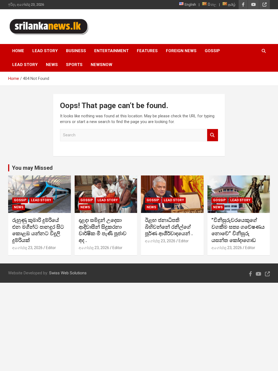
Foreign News (181, 50)
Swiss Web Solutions (68, 273)
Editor (51, 248)
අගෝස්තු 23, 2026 (27, 248)
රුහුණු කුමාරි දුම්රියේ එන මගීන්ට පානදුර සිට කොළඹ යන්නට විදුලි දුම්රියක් (38, 230)
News (52, 64)
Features (147, 50)
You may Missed (32, 168)
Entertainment (111, 50)
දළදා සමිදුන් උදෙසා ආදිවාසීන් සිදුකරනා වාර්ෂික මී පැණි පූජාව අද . (103, 230)
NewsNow (101, 64)
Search (212, 135)
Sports (74, 64)
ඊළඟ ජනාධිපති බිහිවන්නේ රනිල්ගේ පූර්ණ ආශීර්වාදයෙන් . (169, 227)
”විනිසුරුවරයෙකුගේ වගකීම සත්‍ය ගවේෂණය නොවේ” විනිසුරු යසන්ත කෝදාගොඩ (238, 230)
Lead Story (45, 50)
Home (18, 50)
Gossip (212, 50)
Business (76, 50)
